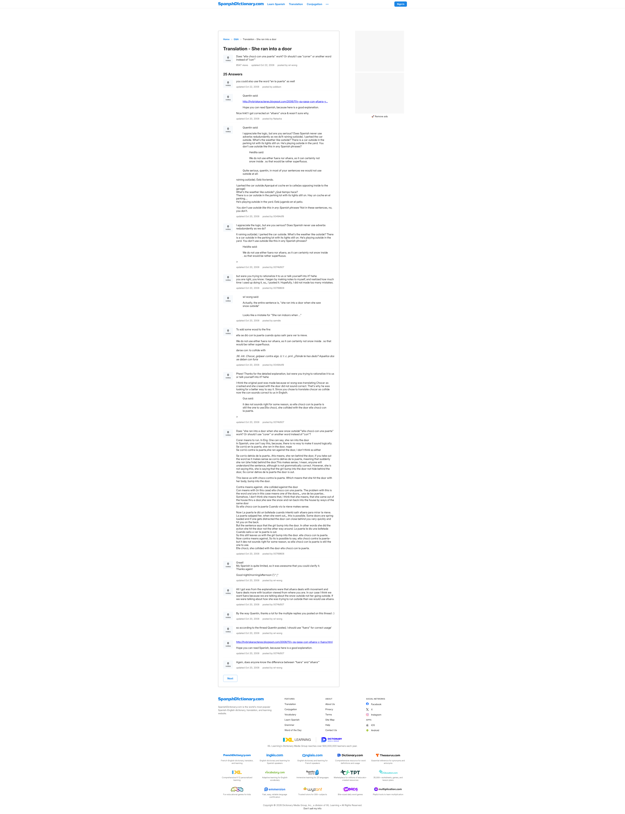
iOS (373, 725)
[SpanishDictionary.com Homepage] (241, 4)
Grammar (289, 724)
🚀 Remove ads (379, 116)
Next (230, 678)
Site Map (329, 719)
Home (226, 39)
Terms (328, 714)
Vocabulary (290, 714)
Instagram (376, 714)
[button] (327, 4)
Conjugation (291, 709)
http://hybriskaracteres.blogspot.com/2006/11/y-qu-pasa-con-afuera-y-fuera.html (284, 642)
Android (375, 730)
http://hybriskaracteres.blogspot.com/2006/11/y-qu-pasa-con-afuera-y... (285, 101)
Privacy (329, 709)
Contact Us (331, 730)
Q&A (236, 39)
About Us (330, 704)
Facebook (376, 704)
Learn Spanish (292, 719)
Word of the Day (293, 730)
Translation (290, 704)
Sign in (400, 4)
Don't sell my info (312, 808)
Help (327, 724)
